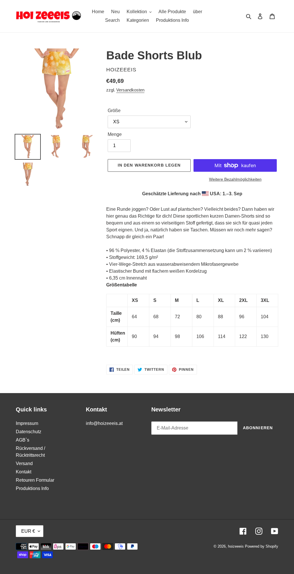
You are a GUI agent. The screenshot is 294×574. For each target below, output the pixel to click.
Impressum (27, 423)
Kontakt (23, 471)
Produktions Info (32, 488)
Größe (114, 110)
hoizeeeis (236, 546)
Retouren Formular (35, 480)
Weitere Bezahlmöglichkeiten (235, 179)
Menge (115, 134)
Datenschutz (28, 431)
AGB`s (22, 440)
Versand (24, 463)
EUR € (28, 531)
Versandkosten (130, 89)
